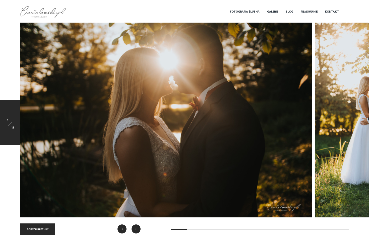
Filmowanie (309, 11)
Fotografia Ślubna (245, 11)
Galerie (272, 11)
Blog (289, 11)
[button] (122, 228)
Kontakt (332, 11)
